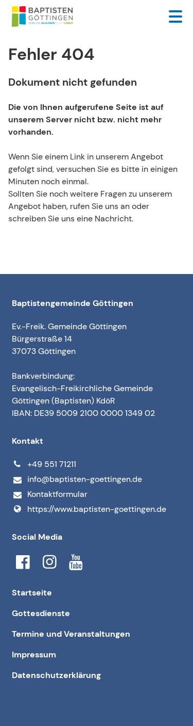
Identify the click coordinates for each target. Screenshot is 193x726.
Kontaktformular (57, 494)
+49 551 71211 (51, 464)
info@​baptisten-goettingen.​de (84, 479)
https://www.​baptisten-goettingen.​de (96, 509)
